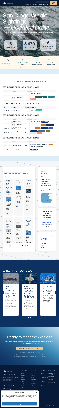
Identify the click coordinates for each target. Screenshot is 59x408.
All (5, 176)
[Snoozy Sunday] (18, 189)
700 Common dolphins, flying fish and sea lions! (28, 223)
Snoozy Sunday (18, 181)
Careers (43, 385)
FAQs (42, 379)
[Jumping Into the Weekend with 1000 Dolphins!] (8, 232)
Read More (7, 213)
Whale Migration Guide (33, 379)
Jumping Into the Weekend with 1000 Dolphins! (8, 221)
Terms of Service (52, 405)
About (35, 4)
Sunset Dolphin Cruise (23, 379)
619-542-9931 (51, 373)
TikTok (47, 226)
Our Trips (29, 2)
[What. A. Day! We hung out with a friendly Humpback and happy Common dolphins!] (8, 200)
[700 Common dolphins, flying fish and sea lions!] (28, 234)
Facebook (49, 224)
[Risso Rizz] (18, 228)
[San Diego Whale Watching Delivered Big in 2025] (29, 294)
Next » (27, 245)
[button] (36, 392)
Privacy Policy (45, 405)
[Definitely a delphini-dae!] (28, 192)
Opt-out (43, 390)
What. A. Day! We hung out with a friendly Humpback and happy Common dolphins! (9, 186)
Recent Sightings (42, 2)
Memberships (27, 4)
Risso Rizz (17, 219)
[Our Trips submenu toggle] (34, 2)
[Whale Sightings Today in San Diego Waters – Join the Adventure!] (11, 294)
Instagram (44, 224)
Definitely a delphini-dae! (28, 182)
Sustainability (43, 4)
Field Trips (23, 388)
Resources (43, 388)
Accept (19, 404)
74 (22, 245)
